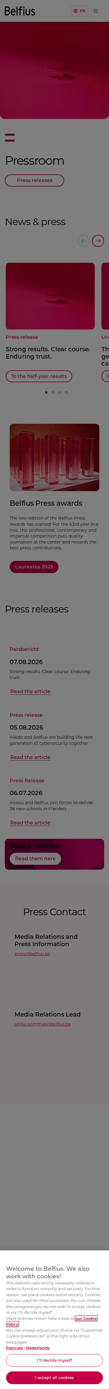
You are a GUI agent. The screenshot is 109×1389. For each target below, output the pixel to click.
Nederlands (38, 1347)
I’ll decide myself (54, 1360)
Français (14, 1347)
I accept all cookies (54, 1377)
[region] (54, 1319)
